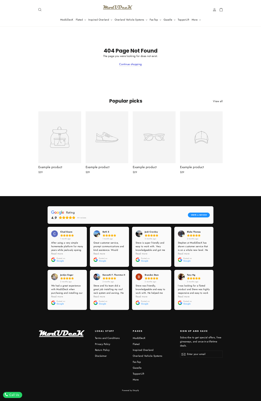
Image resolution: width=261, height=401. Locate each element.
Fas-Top (154, 19)
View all (218, 101)
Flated (80, 19)
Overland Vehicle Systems (130, 19)
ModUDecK (66, 19)
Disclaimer (101, 356)
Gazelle (168, 19)
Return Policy (102, 350)
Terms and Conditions (107, 338)
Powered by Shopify (130, 390)
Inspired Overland (99, 19)
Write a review (199, 215)
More (195, 19)
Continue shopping (130, 64)
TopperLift (183, 19)
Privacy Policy (102, 344)
